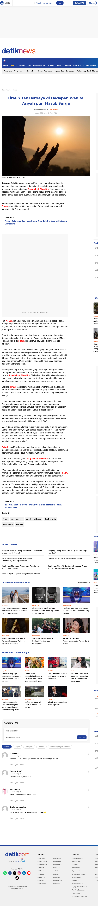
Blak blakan (78, 65)
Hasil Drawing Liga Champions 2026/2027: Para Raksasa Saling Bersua (76, 610)
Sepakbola (41, 877)
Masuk (92, 3)
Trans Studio (76, 877)
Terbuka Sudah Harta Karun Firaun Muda (65, 558)
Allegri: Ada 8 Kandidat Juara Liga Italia (57, 703)
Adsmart (8, 71)
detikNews (6, 90)
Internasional (39, 65)
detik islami (8, 524)
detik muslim (50, 519)
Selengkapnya (83, 582)
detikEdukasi (42, 861)
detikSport (41, 874)
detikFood (57, 861)
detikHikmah (57, 880)
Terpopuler (19, 71)
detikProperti (42, 883)
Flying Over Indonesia (80, 887)
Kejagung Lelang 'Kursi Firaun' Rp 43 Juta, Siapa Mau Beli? (67, 552)
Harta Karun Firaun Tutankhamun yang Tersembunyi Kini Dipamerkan (18, 559)
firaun (5, 519)
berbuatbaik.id (77, 858)
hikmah (19, 524)
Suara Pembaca (45, 71)
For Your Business (78, 890)
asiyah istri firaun (33, 519)
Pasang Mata (76, 861)
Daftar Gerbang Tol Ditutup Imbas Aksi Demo (33, 704)
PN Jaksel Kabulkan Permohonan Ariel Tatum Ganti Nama (76, 640)
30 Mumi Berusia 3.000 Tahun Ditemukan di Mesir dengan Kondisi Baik (33, 506)
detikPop (56, 883)
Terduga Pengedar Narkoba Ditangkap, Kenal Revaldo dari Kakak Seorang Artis (10, 706)
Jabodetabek (25, 65)
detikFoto (56, 877)
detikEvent (75, 868)
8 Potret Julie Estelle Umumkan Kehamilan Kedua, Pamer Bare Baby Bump (79, 677)
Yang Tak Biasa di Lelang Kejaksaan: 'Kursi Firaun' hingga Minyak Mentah (22, 552)
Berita (13, 65)
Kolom (68, 65)
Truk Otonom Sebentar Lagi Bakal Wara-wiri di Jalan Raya (57, 676)
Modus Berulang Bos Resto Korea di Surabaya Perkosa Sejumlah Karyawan (13, 640)
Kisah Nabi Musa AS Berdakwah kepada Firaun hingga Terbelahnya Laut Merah (67, 567)
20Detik (56, 874)
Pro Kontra (91, 65)
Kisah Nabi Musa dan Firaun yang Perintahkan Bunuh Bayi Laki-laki (21, 567)
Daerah (30, 71)
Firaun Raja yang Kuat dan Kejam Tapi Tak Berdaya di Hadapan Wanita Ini (36, 222)
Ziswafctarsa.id (77, 883)
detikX (60, 65)
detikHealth (57, 864)
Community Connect (79, 896)
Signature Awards (78, 871)
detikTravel (57, 858)
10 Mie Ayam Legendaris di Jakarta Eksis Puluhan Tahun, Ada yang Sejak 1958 (33, 677)
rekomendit (76, 893)
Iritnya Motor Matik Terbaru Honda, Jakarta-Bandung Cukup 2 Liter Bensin (45, 610)
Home (5, 65)
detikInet (41, 868)
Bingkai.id (75, 880)
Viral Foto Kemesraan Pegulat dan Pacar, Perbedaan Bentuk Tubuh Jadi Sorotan (14, 610)
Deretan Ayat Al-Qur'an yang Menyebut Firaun (21, 574)
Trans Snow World (78, 874)
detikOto (41, 880)
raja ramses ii (17, 519)
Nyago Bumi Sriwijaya (64, 71)
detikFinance (42, 864)
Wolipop (56, 868)
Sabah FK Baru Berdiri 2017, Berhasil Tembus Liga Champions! (44, 640)
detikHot (41, 871)
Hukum (51, 65)
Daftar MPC (79, 3)
